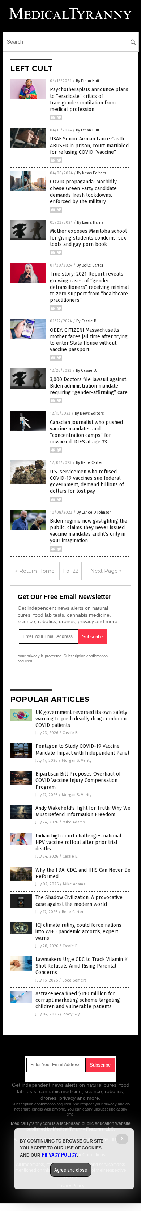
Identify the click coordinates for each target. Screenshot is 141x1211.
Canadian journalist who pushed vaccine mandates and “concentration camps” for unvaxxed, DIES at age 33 (86, 432)
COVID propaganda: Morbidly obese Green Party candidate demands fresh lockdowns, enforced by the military (83, 192)
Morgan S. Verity (76, 760)
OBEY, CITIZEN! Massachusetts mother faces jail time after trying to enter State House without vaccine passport (89, 340)
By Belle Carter (90, 265)
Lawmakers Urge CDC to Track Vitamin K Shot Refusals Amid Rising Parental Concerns (81, 965)
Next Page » (106, 571)
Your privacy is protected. (40, 656)
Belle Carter (73, 912)
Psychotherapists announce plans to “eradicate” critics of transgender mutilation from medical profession (89, 99)
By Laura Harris (90, 222)
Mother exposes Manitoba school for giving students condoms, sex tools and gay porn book (88, 237)
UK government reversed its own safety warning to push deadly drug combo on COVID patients (81, 718)
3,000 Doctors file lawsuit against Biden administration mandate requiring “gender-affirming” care (89, 386)
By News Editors (91, 173)
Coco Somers (74, 980)
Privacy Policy (59, 1155)
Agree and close (70, 1170)
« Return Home (35, 571)
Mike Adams (74, 822)
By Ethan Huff (87, 81)
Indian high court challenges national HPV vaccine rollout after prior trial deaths (78, 842)
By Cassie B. (86, 321)
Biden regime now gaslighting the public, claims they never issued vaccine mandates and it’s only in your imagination (88, 531)
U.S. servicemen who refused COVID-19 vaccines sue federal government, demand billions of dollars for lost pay (87, 482)
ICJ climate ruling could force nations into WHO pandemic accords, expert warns (78, 931)
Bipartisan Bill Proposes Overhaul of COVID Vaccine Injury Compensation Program (78, 780)
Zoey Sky (71, 1014)
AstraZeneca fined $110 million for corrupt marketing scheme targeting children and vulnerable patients (77, 1000)
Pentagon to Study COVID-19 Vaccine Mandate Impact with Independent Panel (82, 749)
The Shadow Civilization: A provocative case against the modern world (79, 900)
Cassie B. (70, 732)
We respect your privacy (95, 1104)
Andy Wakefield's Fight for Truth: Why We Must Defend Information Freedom (83, 811)
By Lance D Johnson (94, 512)
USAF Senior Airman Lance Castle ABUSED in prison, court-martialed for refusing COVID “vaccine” (89, 145)
